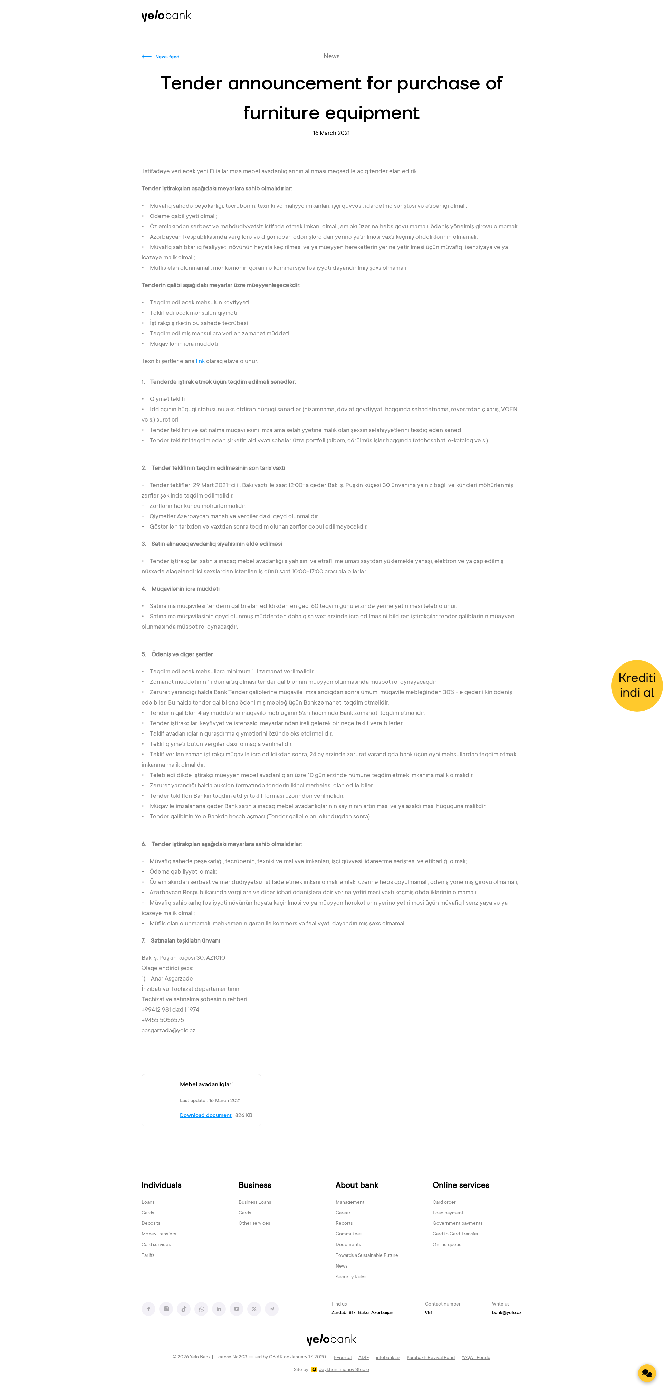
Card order (444, 1202)
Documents (348, 1245)
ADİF (363, 1358)
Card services (156, 1245)
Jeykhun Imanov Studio (344, 1370)
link (200, 361)
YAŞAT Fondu (476, 1358)
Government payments (457, 1224)
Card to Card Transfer (456, 1234)
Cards (148, 1213)
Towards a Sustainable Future (367, 1256)
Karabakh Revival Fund (431, 1358)
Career (343, 1213)
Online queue (447, 1245)
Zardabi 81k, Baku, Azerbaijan (362, 1313)
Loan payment (448, 1213)
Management (350, 1202)
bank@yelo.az (506, 1313)
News (341, 1266)
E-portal (343, 1358)
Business (255, 1186)
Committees (349, 1234)
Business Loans (255, 1202)
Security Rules (351, 1277)
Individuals (162, 1186)
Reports (344, 1224)
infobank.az (388, 1358)
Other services (254, 1224)
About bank (357, 1186)
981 (428, 1313)
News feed (167, 57)
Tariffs (148, 1256)
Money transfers (159, 1234)
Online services (461, 1186)
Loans (148, 1202)
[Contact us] (647, 1373)
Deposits (151, 1224)
